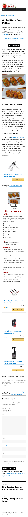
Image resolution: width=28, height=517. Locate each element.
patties (4, 385)
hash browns (20, 383)
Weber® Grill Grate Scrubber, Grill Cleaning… (13, 332)
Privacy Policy (14, 512)
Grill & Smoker (9, 15)
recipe (7, 385)
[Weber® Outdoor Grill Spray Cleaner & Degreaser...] (14, 353)
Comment (5, 414)
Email (4, 446)
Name (4, 438)
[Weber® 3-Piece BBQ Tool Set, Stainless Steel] (14, 292)
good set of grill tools (17, 137)
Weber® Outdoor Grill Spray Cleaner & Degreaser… (13, 362)
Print (13, 205)
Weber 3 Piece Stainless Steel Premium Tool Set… (13, 175)
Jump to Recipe (14, 45)
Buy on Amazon (19, 179)
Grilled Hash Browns (11, 383)
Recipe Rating (6, 408)
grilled (13, 382)
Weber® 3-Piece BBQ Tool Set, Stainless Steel (13, 302)
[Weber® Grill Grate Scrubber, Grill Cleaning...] (14, 323)
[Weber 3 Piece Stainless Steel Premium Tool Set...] (14, 166)
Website (4, 453)
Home (2, 15)
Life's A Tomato (6, 512)
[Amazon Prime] (14, 307)
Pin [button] (17, 205)
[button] (4, 9)
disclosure (5, 34)
